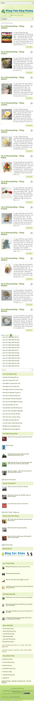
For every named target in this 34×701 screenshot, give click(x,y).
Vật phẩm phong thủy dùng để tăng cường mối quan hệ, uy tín (18, 454)
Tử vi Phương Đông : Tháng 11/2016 (12, 104)
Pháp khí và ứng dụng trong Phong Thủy (20, 437)
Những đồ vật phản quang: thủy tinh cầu (18, 566)
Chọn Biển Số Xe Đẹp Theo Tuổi (11, 383)
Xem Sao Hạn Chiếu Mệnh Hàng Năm (13, 411)
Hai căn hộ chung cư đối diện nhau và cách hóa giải (19, 495)
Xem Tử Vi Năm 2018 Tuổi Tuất (11, 363)
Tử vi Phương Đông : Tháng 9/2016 (12, 157)
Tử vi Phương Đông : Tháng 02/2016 (12, 310)
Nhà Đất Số (8, 548)
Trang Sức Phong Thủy (9, 639)
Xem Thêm (29, 47)
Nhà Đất (5, 678)
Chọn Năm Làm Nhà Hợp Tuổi (11, 420)
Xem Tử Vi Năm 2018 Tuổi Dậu (11, 360)
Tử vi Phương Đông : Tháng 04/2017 (12, 78)
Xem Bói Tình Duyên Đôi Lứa (11, 377)
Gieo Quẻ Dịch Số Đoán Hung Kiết (12, 398)
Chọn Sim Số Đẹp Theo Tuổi (10, 380)
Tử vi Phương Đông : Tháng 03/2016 (12, 285)
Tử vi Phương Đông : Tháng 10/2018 (12, 27)
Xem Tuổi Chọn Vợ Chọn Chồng (11, 417)
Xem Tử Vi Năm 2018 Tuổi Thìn (11, 347)
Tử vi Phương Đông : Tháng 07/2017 (12, 52)
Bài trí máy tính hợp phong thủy (17, 527)
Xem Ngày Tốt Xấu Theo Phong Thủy (13, 389)
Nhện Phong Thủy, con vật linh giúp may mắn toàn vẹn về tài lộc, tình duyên (20, 463)
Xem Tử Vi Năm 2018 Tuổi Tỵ (10, 350)
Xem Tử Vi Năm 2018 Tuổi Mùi (11, 355)
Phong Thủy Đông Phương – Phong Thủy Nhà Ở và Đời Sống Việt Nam (20, 691)
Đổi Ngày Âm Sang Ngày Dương (11, 426)
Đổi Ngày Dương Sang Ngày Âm (11, 429)
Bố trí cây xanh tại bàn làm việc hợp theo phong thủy (20, 519)
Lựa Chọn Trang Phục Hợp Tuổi (11, 395)
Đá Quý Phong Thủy (8, 641)
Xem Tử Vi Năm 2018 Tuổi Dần (11, 342)
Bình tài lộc (9, 445)
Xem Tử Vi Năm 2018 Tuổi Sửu (11, 339)
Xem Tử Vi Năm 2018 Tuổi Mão (11, 345)
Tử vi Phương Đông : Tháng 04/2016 (12, 259)
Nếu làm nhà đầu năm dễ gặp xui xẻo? (17, 579)
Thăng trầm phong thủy (13, 573)
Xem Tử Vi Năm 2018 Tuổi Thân (11, 358)
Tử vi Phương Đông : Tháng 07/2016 (12, 208)
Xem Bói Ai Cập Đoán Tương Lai (11, 392)
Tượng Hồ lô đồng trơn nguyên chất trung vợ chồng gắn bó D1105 (18, 618)
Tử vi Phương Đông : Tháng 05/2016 (12, 233)
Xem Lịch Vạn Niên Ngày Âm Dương (12, 401)
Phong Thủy (9, 659)
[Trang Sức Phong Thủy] (9, 479)
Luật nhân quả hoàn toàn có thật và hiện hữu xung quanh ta (19, 587)
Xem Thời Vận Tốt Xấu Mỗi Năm (11, 414)
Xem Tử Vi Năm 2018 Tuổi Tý (10, 337)
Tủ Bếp (10, 671)
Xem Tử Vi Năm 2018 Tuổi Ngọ (11, 353)
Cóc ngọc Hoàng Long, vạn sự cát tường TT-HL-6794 (19, 611)
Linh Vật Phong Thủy (8, 634)
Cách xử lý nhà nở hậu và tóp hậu (18, 486)
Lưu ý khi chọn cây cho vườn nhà (18, 503)
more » (24, 44)
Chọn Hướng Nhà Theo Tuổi (10, 404)
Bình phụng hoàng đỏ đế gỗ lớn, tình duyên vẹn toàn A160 (19, 604)
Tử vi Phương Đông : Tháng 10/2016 (12, 131)
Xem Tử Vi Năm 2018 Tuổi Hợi (11, 366)
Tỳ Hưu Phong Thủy (8, 628)
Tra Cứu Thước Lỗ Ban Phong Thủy (12, 423)
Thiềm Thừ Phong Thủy (9, 631)
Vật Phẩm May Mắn (8, 636)
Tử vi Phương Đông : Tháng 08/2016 (12, 182)
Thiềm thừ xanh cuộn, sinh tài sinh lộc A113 (19, 597)
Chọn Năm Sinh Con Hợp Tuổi (11, 386)
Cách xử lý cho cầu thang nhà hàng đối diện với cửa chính (19, 537)
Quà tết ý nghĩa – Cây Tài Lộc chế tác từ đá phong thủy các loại (20, 471)
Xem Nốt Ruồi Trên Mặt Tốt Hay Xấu (12, 407)
